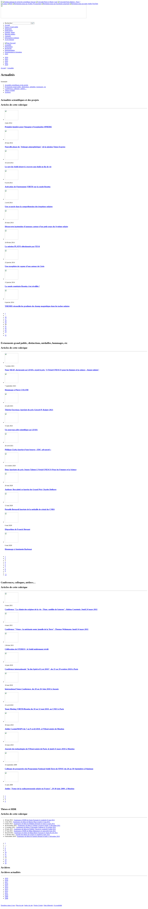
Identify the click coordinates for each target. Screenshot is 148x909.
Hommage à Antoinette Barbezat (18, 549)
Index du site (28, 905)
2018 (6, 880)
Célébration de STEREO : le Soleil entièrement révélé (27, 649)
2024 (6, 57)
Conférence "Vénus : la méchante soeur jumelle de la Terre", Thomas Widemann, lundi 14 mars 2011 (46, 629)
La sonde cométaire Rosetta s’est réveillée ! (22, 286)
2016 (6, 884)
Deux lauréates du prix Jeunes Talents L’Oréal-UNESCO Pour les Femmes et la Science (40, 470)
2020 (6, 65)
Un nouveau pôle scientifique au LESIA (21, 430)
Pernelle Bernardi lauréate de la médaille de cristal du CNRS (30, 509)
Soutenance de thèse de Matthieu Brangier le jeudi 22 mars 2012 (34, 824)
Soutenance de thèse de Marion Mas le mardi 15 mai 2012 (31, 822)
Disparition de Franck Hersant (17, 529)
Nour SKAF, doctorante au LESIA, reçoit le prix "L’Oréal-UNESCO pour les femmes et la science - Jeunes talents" (52, 370)
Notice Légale (38, 905)
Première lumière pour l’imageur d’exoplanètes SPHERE (28, 127)
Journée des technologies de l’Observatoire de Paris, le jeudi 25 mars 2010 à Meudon (40, 749)
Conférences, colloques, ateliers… (15, 89)
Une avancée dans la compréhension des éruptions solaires (29, 206)
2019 (6, 878)
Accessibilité (58, 905)
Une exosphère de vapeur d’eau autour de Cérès (24, 266)
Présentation (9, 47)
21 (5, 326)
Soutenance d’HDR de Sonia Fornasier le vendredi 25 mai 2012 (34, 820)
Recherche (8, 48)
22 (5, 328)
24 (5, 332)
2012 (6, 891)
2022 (6, 61)
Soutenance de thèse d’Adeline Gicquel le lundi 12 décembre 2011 (39, 825)
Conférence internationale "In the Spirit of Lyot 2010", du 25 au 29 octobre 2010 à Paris (41, 669)
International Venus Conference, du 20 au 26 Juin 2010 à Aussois (32, 689)
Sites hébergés (48, 905)
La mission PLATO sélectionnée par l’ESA (22, 246)
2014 (6, 887)
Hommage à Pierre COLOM (16, 390)
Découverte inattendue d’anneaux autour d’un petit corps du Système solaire (36, 226)
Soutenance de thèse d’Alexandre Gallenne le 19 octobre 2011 (36, 827)
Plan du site (19, 905)
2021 (6, 63)
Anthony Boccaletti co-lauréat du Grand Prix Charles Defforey (31, 489)
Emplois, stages (10, 32)
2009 (6, 896)
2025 (6, 54)
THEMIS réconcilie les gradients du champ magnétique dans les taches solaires (37, 306)
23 (5, 330)
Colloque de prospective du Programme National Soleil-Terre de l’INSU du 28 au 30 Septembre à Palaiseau (49, 769)
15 (5, 861)
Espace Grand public (11, 27)
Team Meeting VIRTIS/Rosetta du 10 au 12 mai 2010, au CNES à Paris (34, 709)
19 (5, 322)
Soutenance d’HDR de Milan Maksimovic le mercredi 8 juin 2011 (35, 831)
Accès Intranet (9, 39)
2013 (6, 889)
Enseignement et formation (13, 52)
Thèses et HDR (10, 90)
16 (5, 317)
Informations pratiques (12, 38)
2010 (6, 895)
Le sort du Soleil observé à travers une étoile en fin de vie (28, 167)
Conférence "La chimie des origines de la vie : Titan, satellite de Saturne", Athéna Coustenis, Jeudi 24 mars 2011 (51, 609)
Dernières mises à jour (8, 905)
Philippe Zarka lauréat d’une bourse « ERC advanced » (28, 450)
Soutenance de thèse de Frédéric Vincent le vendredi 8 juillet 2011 (35, 829)
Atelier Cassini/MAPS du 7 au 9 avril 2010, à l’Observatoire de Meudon (34, 729)
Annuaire (8, 36)
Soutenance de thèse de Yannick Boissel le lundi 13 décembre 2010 (38, 836)
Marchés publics (10, 34)
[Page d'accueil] (10, 43)
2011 (6, 893)
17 (5, 319)
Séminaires (8, 29)
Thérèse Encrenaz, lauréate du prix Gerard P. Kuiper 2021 (29, 410)
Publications (9, 30)
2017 (6, 882)
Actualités (8, 45)
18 (5, 321)
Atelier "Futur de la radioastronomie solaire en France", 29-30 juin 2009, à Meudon (39, 789)
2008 (6, 898)
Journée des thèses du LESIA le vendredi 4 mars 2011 (33, 834)
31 (5, 335)
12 (5, 856)
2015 (6, 885)
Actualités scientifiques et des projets (16, 85)
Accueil (7, 25)
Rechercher (8, 23)
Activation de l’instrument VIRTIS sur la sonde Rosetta (27, 187)
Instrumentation (10, 50)
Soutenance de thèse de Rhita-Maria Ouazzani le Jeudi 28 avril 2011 (36, 833)
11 (5, 854)
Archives (8, 92)
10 (5, 852)
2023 (6, 59)
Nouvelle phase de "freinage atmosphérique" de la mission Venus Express (35, 147)
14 (5, 575)
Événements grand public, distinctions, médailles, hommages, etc (25, 87)
